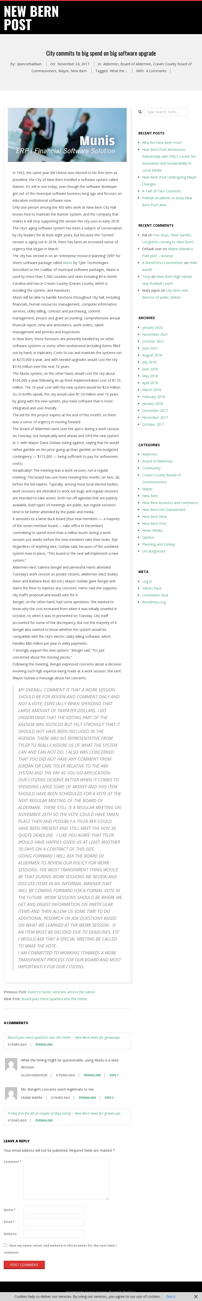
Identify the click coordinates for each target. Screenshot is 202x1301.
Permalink (44, 1044)
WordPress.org (154, 602)
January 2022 (152, 327)
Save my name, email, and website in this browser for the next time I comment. (60, 1249)
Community (151, 468)
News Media (152, 530)
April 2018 (150, 382)
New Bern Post (154, 523)
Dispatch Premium (96, 1291)
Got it (171, 1296)
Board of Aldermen (135, 64)
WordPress (129, 1291)
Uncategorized (153, 551)
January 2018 (152, 403)
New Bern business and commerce (170, 502)
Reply (114, 1075)
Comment (12, 1162)
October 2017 (153, 424)
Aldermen (110, 64)
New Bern (79, 70)
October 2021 (153, 341)
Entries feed (151, 588)
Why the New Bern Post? (162, 142)
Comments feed (155, 595)
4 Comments (156, 70)
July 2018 (149, 362)
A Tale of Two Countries (161, 191)
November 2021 (155, 334)
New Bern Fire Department (163, 509)
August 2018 (152, 355)
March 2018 (151, 389)
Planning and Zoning (158, 544)
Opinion (148, 537)
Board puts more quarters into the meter (54, 998)
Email (9, 1222)
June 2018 (150, 369)
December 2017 (155, 410)
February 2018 (153, 396)
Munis (67, 262)
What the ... (119, 70)
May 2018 (150, 376)
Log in (147, 581)
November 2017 (155, 417)
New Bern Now (154, 516)
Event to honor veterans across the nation (61, 992)
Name (10, 1210)
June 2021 (150, 348)
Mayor (63, 70)
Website (10, 1234)
